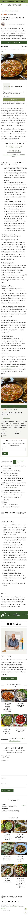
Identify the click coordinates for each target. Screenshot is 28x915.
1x (15, 462)
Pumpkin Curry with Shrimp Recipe (14, 155)
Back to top (7, 910)
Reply (24, 805)
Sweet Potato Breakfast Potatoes (7, 709)
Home (2, 11)
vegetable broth (12, 488)
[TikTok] (18, 901)
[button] (1, 14)
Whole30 (16, 11)
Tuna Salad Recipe (20, 706)
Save (5, 453)
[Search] (26, 5)
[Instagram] (2, 901)
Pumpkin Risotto (6, 369)
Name (3, 778)
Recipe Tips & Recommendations (14, 151)
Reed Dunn (9, 24)
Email (4, 447)
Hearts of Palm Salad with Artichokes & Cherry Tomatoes (20, 884)
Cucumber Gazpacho (7, 859)
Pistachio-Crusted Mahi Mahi (20, 838)
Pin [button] (7, 406)
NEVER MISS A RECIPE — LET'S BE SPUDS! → (14, 1)
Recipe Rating (5, 755)
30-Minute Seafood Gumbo (21, 860)
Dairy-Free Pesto (7, 838)
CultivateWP (3, 908)
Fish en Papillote (7, 881)
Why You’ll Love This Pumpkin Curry (14, 147)
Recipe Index (9, 11)
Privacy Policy (4, 906)
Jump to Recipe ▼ (14, 42)
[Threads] (5, 901)
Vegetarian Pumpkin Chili (13, 366)
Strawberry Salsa (20, 731)
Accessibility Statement (12, 906)
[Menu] (1, 5)
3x (22, 462)
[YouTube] (9, 901)
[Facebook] (12, 901)
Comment (5, 760)
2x (18, 462)
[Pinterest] (15, 901)
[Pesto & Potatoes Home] (14, 5)
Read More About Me (9, 678)
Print (20, 406)
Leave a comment (17, 614)
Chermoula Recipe (7, 732)
